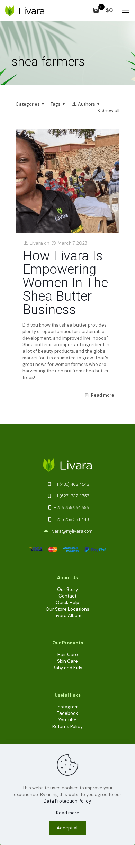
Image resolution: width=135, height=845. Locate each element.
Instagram (68, 707)
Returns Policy (67, 726)
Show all (110, 111)
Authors (86, 104)
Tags (56, 104)
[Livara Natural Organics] (24, 10)
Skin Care (67, 661)
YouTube (67, 720)
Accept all (68, 828)
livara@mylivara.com (71, 531)
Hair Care (67, 655)
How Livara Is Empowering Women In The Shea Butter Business (65, 283)
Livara (36, 243)
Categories (28, 104)
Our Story (67, 589)
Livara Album (67, 616)
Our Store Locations (67, 609)
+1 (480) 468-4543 (71, 484)
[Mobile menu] (126, 10)
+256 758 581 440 (70, 519)
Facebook (67, 713)
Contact (67, 596)
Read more (102, 395)
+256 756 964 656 (70, 507)
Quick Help (67, 602)
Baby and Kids (67, 668)
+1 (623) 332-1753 (71, 495)
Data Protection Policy (67, 801)
